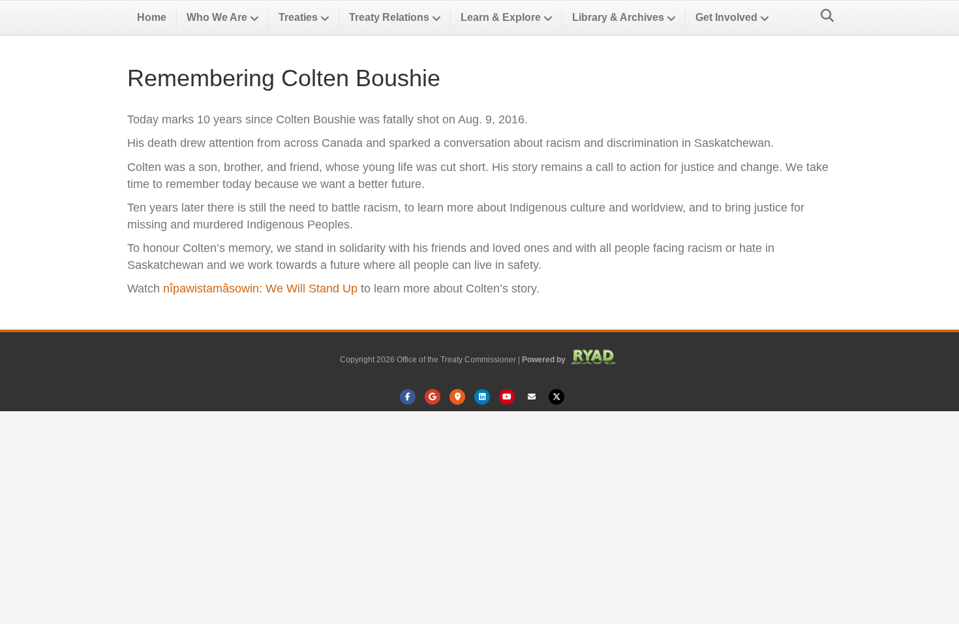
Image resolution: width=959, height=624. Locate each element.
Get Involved (726, 17)
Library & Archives (618, 17)
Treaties (298, 17)
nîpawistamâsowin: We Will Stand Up (260, 288)
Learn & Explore (501, 17)
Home (151, 17)
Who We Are (217, 17)
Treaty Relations (389, 17)
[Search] (823, 15)
